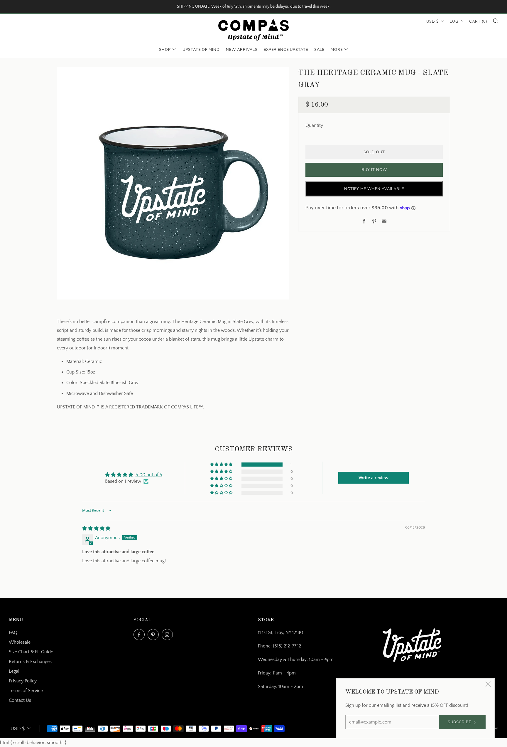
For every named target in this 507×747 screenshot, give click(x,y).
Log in (457, 21)
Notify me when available (374, 188)
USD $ (432, 21)
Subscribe (459, 722)
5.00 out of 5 (149, 474)
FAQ (13, 632)
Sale (319, 49)
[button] (222, 464)
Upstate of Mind (201, 49)
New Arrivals (242, 49)
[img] (96, 528)
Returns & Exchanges (30, 661)
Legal (14, 671)
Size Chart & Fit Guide (31, 652)
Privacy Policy (23, 681)
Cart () (478, 21)
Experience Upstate (286, 49)
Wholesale (20, 642)
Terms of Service (26, 690)
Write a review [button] (373, 477)
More (337, 49)
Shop (165, 49)
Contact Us (20, 700)
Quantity (314, 125)
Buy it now (374, 169)
